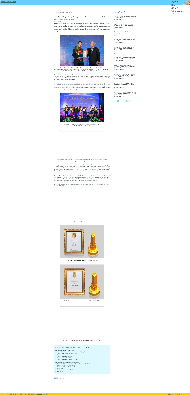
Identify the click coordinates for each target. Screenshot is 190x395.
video (172, 10)
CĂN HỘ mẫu (174, 7)
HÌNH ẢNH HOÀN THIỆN (178, 11)
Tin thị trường (59, 12)
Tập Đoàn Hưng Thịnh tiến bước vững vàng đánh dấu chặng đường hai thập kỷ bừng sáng (124, 84)
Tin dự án (69, 12)
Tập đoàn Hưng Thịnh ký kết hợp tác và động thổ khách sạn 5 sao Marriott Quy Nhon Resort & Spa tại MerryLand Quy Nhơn (124, 49)
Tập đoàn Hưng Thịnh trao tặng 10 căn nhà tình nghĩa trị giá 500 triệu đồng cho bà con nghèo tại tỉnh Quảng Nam (125, 93)
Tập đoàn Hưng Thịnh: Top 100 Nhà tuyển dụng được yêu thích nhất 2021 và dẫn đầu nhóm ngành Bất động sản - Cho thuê (125, 75)
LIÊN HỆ (173, 13)
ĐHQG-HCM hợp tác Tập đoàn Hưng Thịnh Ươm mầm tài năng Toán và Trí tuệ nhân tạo (125, 25)
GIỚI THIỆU (174, 1)
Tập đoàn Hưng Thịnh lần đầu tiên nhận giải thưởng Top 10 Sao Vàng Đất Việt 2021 (124, 32)
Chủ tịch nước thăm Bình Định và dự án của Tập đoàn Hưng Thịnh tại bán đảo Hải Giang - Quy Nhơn (124, 66)
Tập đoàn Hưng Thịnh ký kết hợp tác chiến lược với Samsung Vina (124, 40)
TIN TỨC (173, 8)
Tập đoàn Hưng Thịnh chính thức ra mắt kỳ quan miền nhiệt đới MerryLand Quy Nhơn (125, 58)
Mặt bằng (173, 6)
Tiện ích (173, 4)
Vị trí (172, 3)
